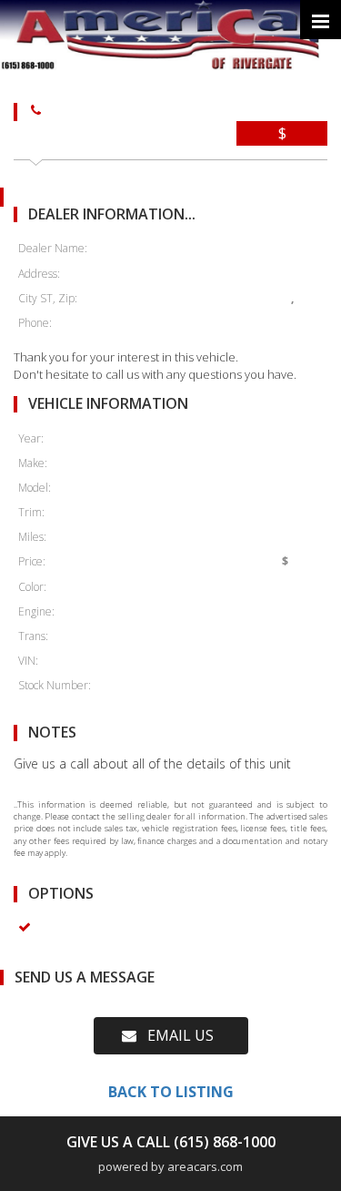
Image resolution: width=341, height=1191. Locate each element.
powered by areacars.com (170, 1166)
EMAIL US (175, 1035)
